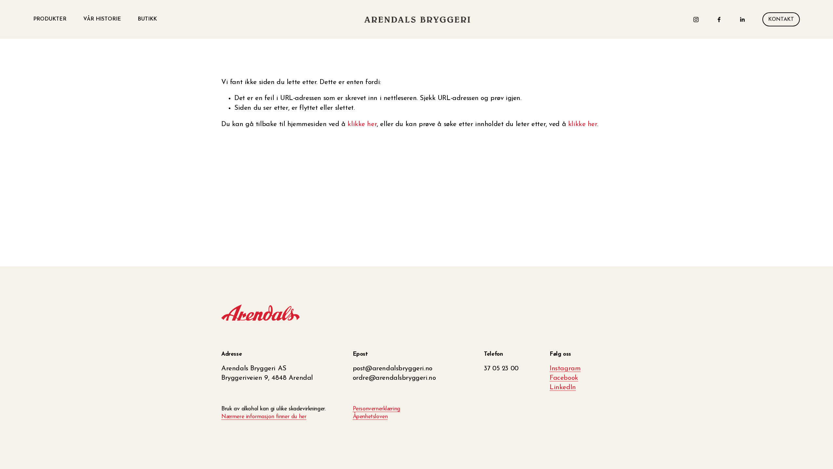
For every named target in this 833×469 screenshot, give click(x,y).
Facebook (564, 378)
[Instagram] (696, 19)
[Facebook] (719, 19)
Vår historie (102, 19)
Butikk (147, 19)
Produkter (49, 19)
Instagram (565, 368)
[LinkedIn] (742, 19)
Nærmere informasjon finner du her (263, 416)
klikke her (362, 124)
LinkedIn (563, 387)
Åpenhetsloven (370, 416)
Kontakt (781, 19)
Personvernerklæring (376, 409)
